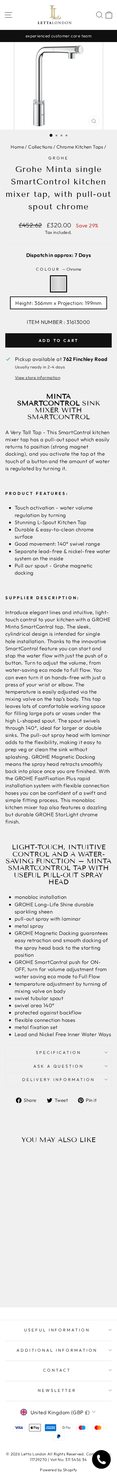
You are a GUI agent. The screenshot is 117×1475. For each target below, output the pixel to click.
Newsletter (57, 1390)
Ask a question (58, 1066)
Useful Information (57, 1329)
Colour (58, 269)
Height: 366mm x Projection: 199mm (58, 303)
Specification (58, 1052)
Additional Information (57, 1350)
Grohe (58, 157)
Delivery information (58, 1079)
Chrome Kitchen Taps (79, 147)
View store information (37, 377)
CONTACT (57, 1370)
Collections (40, 147)
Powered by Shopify (58, 1469)
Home (17, 147)
